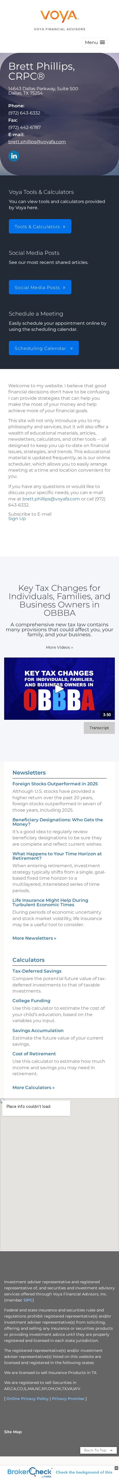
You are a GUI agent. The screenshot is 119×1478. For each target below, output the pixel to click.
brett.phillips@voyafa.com (37, 141)
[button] (95, 42)
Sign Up (17, 518)
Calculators (28, 960)
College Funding (31, 1000)
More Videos (59, 647)
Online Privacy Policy (27, 1398)
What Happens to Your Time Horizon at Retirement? (57, 856)
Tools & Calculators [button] (37, 226)
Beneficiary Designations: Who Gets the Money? (57, 822)
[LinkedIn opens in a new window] (13, 156)
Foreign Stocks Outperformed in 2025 (55, 783)
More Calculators (33, 1087)
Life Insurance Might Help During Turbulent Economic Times (50, 902)
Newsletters (29, 772)
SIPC (28, 1300)
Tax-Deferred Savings (36, 971)
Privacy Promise (68, 1398)
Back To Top (96, 1450)
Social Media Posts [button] (37, 287)
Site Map (13, 1431)
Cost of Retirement (34, 1053)
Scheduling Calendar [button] (41, 348)
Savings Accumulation (38, 1030)
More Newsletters (34, 938)
